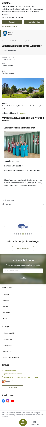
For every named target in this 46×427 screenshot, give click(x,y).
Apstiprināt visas (34, 22)
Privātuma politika (9, 333)
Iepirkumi (6, 301)
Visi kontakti (12, 388)
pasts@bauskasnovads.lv (13, 374)
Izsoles (5, 319)
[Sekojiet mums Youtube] (12, 401)
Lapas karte (7, 351)
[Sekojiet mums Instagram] (7, 400)
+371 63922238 (10, 370)
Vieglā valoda (7, 345)
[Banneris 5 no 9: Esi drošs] (23, 226)
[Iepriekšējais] (5, 226)
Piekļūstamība (8, 339)
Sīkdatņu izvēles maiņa (11, 357)
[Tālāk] (41, 226)
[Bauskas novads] (13, 36)
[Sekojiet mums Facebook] (3, 401)
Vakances (6, 295)
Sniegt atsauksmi (23, 249)
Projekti (5, 307)
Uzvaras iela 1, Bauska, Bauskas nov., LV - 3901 (21, 377)
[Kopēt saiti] (38, 128)
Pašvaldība (6, 313)
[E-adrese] (6, 381)
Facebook (22, 113)
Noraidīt (12, 22)
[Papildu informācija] (12, 381)
